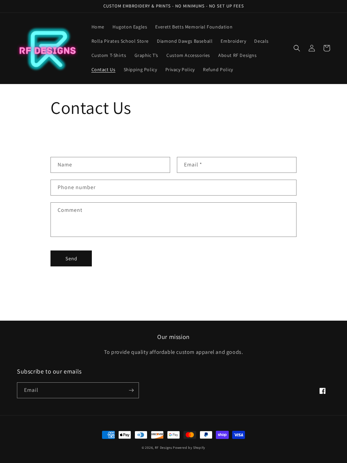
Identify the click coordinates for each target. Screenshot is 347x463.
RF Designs (164, 447)
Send (71, 258)
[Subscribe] (131, 390)
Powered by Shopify (189, 447)
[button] (296, 48)
